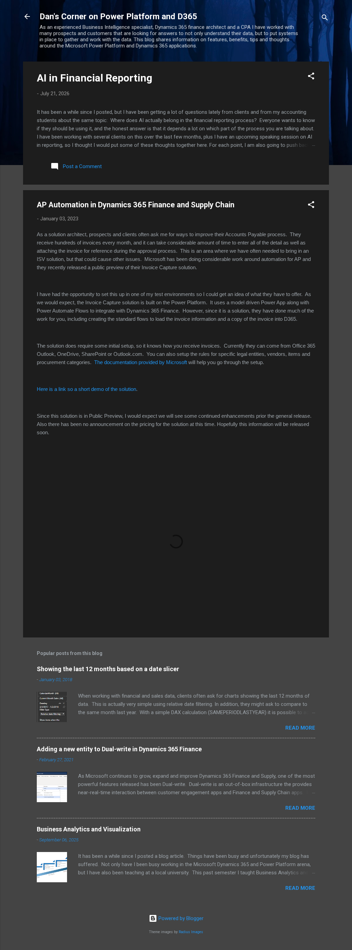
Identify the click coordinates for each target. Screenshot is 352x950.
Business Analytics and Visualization (89, 829)
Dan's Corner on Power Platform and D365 (118, 16)
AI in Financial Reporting (94, 78)
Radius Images (191, 932)
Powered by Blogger (180, 918)
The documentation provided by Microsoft (141, 362)
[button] (311, 77)
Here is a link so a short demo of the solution (86, 389)
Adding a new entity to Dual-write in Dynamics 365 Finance (119, 749)
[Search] (325, 18)
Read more (300, 728)
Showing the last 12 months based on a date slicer (108, 669)
